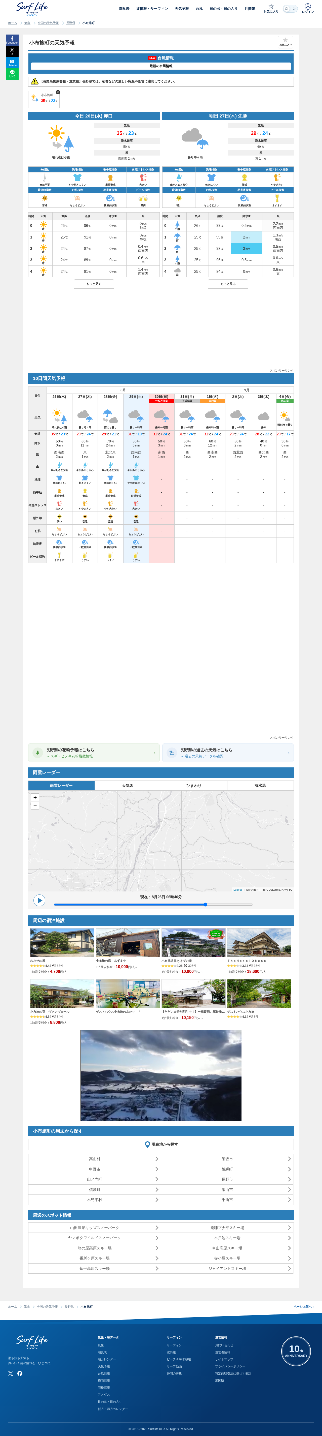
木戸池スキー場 (227, 1238)
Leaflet (237, 889)
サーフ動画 (174, 1366)
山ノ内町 (94, 1179)
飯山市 (227, 1189)
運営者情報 (222, 1352)
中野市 (94, 1169)
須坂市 (227, 1159)
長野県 (70, 23)
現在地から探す (165, 1144)
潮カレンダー (107, 1359)
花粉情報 (104, 1387)
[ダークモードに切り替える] (290, 9)
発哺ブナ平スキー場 (227, 1227)
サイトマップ (224, 1359)
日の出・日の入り (110, 1401)
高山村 (94, 1159)
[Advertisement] (161, 332)
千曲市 (227, 1200)
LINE (12, 76)
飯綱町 (227, 1169)
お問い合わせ (224, 1345)
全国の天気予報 (48, 23)
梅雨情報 (104, 1380)
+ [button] (35, 797)
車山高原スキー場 (227, 1248)
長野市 (227, 1179)
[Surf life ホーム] (32, 9)
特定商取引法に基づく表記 (233, 1373)
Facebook (12, 42)
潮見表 (102, 1352)
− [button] (35, 805)
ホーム (12, 23)
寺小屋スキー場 (227, 1258)
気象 (27, 23)
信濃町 (94, 1189)
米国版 (219, 1380)
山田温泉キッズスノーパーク (94, 1227)
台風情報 (104, 1373)
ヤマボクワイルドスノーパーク (94, 1238)
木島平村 (94, 1200)
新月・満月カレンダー (113, 1409)
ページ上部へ (304, 1306)
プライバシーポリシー (230, 1366)
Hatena (12, 65)
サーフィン (174, 1345)
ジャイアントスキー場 (227, 1268)
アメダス (104, 1394)
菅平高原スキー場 (94, 1268)
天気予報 (104, 1366)
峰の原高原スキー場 (95, 1248)
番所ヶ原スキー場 (94, 1258)
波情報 (171, 1352)
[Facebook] (19, 1373)
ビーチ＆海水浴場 (179, 1359)
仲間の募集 (174, 1373)
